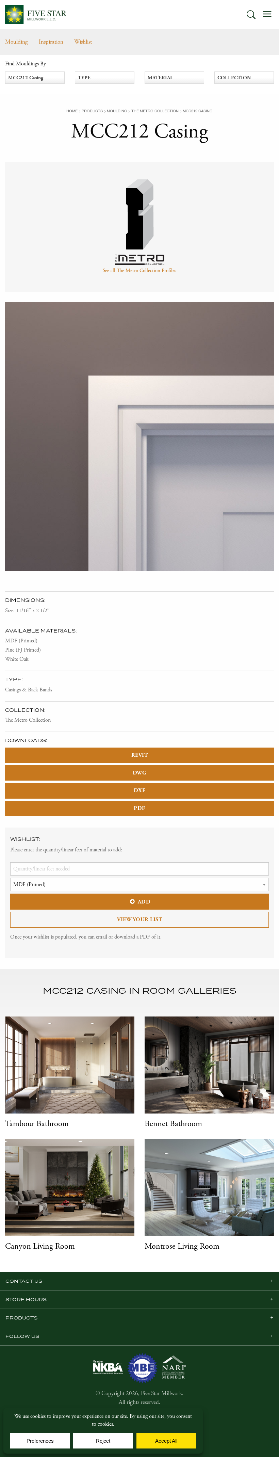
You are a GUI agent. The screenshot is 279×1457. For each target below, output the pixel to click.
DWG (140, 773)
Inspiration (51, 42)
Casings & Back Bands (28, 689)
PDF (139, 808)
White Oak (17, 659)
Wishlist (83, 42)
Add (144, 902)
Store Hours (26, 1299)
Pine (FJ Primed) (23, 650)
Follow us (22, 1336)
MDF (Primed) (21, 640)
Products (21, 1318)
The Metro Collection (28, 720)
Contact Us (23, 1281)
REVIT (139, 755)
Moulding (16, 42)
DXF (140, 790)
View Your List (139, 919)
